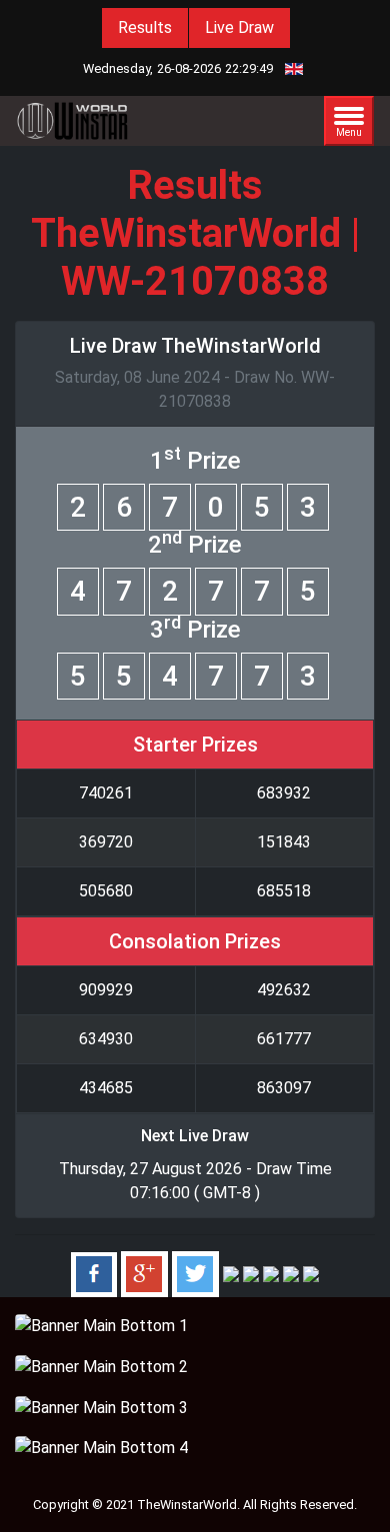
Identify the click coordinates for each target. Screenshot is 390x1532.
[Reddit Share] (291, 1273)
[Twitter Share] (195, 1273)
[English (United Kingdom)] (294, 68)
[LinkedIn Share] (231, 1273)
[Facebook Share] (94, 1273)
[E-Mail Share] (311, 1273)
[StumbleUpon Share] (271, 1273)
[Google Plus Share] (144, 1273)
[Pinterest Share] (251, 1273)
